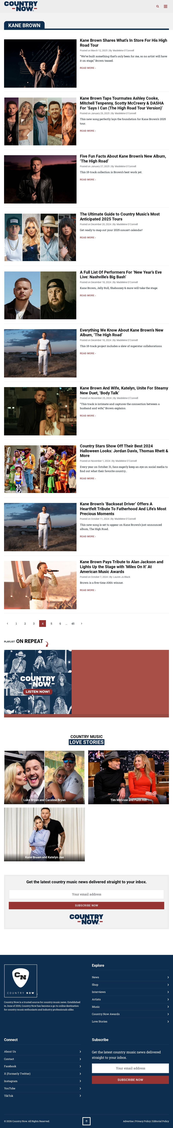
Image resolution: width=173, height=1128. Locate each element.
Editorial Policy (160, 1121)
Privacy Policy (143, 1121)
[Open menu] (165, 6)
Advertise (128, 1121)
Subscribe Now (86, 905)
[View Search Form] (157, 6)
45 (72, 623)
